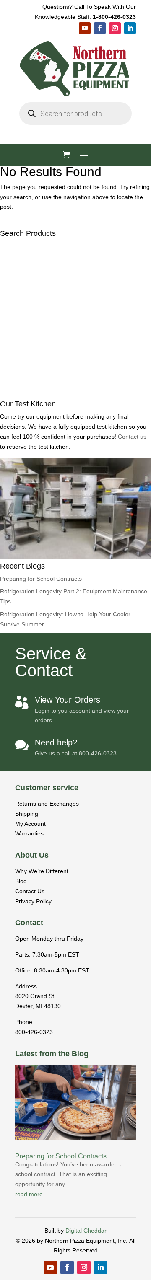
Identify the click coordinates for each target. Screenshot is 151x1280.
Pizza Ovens (30, 173)
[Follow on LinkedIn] (130, 28)
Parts (18, 259)
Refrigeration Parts (45, 401)
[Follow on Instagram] (115, 28)
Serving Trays (37, 658)
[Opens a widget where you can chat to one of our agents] (119, 1252)
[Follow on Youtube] (85, 28)
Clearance (26, 723)
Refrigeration (30, 248)
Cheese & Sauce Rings (52, 582)
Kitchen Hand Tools (46, 637)
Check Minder (37, 669)
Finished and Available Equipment (62, 712)
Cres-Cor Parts (39, 324)
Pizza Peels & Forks (47, 626)
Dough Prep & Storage (50, 560)
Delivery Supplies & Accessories (65, 604)
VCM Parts (33, 335)
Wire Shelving (44, 476)
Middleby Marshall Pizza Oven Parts (71, 270)
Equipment (27, 184)
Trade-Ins (25, 701)
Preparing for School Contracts (41, 1152)
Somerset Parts (39, 346)
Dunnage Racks (47, 487)
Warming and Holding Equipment (66, 195)
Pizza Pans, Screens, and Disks (64, 549)
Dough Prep (29, 237)
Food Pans (33, 648)
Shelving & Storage (46, 465)
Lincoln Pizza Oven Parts (54, 314)
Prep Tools (33, 571)
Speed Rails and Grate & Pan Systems (74, 593)
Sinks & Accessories (47, 518)
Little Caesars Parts (40, 421)
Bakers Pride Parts (45, 303)
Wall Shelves (42, 498)
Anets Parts (34, 390)
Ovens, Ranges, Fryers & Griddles (67, 206)
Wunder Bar (34, 368)
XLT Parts (31, 281)
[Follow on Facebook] (100, 28)
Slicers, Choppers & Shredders (63, 217)
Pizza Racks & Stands (50, 615)
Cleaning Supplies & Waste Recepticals (76, 680)
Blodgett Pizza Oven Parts (56, 292)
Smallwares (28, 539)
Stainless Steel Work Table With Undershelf (81, 443)
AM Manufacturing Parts (52, 357)
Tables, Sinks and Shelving (51, 432)
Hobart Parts (35, 379)
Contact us (132, 1010)
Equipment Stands (44, 454)
